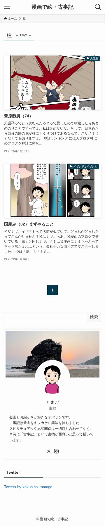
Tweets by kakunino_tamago (28, 487)
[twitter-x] (49, 451)
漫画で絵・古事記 (53, 7)
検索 (94, 317)
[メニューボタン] (7, 7)
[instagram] (56, 451)
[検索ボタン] (98, 7)
